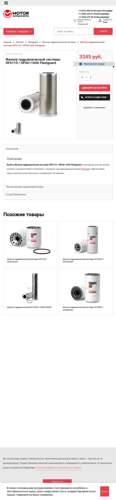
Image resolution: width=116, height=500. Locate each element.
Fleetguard (33, 42)
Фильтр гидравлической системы (59, 42)
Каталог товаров (17, 31)
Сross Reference (16, 194)
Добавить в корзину (94, 88)
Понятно (104, 491)
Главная (7, 42)
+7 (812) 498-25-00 (87, 11)
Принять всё (57, 481)
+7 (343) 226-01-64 (87, 14)
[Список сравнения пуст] (100, 20)
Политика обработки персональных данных (59, 467)
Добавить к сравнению (94, 107)
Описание (12, 148)
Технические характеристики (24, 186)
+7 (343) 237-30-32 (87, 17)
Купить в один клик (96, 97)
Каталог (20, 42)
